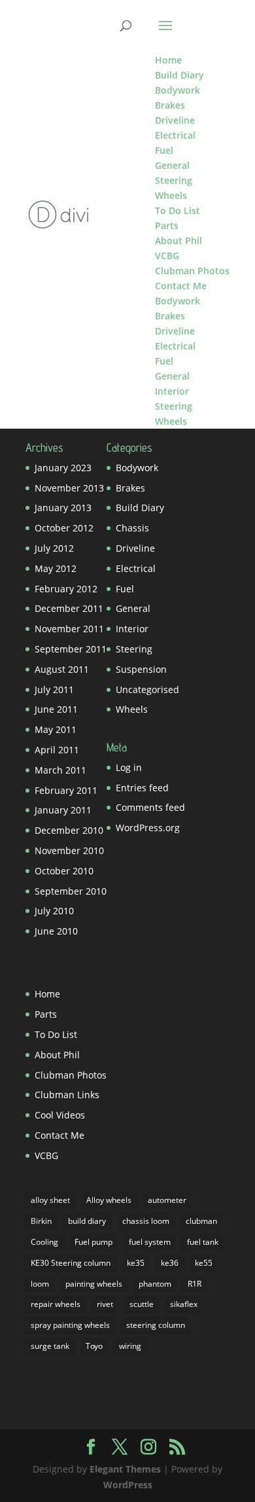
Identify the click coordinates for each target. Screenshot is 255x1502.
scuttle (141, 1304)
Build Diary (140, 507)
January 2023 (63, 467)
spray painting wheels (70, 1325)
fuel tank (202, 1241)
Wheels (132, 709)
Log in (129, 767)
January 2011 (63, 810)
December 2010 (69, 830)
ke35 (135, 1262)
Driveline (135, 548)
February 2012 (66, 588)
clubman (201, 1220)
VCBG (46, 1155)
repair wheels (55, 1304)
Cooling (44, 1241)
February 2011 (66, 790)
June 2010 (56, 931)
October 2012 (64, 528)
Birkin (41, 1220)
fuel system (150, 1241)
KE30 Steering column (70, 1262)
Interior (132, 628)
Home (47, 994)
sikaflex (183, 1304)
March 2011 (60, 770)
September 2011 (71, 649)
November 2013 (69, 488)
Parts (46, 1014)
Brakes (130, 488)
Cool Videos (60, 1115)
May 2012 (55, 568)
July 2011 (54, 689)
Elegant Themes (125, 1469)
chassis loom (145, 1220)
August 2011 (62, 669)
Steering (134, 649)
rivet (105, 1304)
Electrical (136, 568)
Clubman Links (67, 1094)
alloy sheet (50, 1200)
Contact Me (59, 1135)
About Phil (57, 1054)
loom (40, 1283)
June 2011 (56, 709)
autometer (167, 1200)
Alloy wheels (108, 1200)
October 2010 (64, 871)
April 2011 (57, 749)
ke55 (203, 1262)
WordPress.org (148, 827)
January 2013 (63, 507)
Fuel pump (93, 1241)
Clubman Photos (71, 1075)
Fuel (125, 588)
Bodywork (137, 467)
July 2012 (54, 548)
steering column (155, 1325)
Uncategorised (147, 689)
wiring (130, 1345)
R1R (194, 1283)
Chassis (132, 528)
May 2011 (55, 729)
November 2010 (69, 850)
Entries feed (142, 787)
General (133, 608)
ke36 (169, 1262)
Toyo (94, 1345)
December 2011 (69, 608)
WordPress (127, 1484)
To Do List (56, 1034)
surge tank (50, 1345)
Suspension (141, 669)
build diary (87, 1220)
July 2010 (54, 910)
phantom (155, 1283)
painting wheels (93, 1283)
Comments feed (150, 807)
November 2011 (69, 628)
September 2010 (71, 891)
